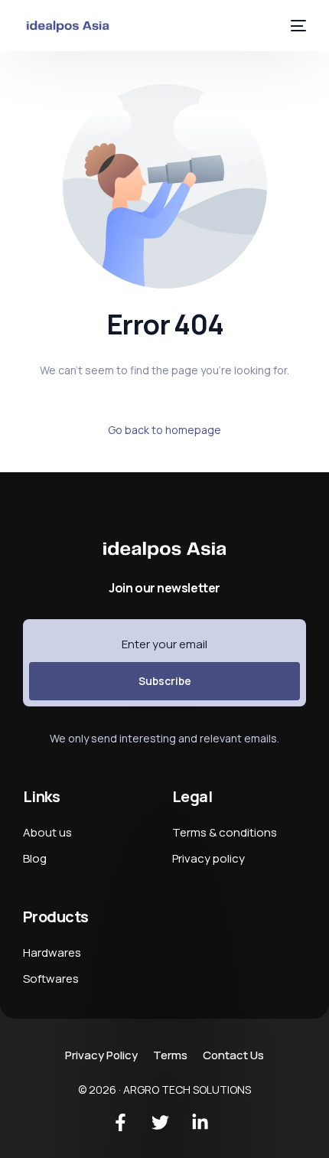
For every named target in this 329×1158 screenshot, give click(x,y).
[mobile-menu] (295, 25)
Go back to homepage (164, 429)
